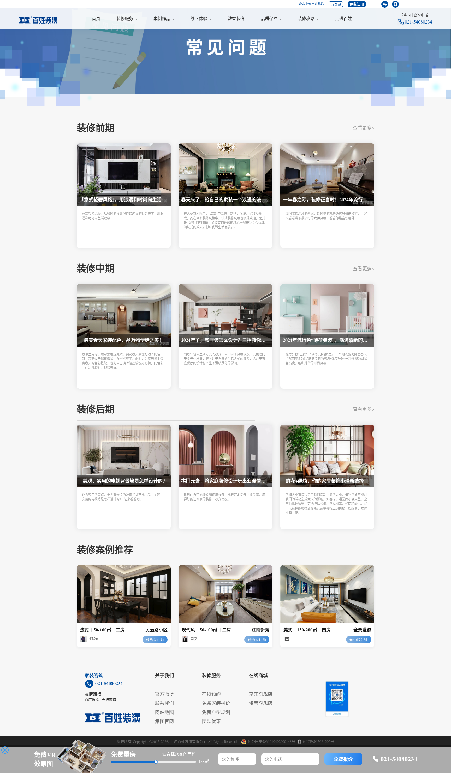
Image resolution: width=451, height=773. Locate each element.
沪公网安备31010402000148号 (271, 741)
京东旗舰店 (260, 694)
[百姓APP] (395, 4)
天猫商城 (109, 699)
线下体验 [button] (199, 18)
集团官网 (164, 721)
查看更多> (363, 128)
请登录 (335, 4)
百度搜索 (92, 699)
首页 (96, 18)
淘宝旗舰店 (260, 703)
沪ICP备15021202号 (318, 741)
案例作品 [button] (161, 18)
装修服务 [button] (124, 18)
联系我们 (164, 703)
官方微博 (164, 694)
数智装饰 (236, 18)
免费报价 (343, 759)
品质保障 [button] (269, 18)
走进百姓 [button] (343, 18)
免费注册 (356, 4)
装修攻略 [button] (306, 18)
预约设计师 (155, 639)
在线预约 (211, 694)
